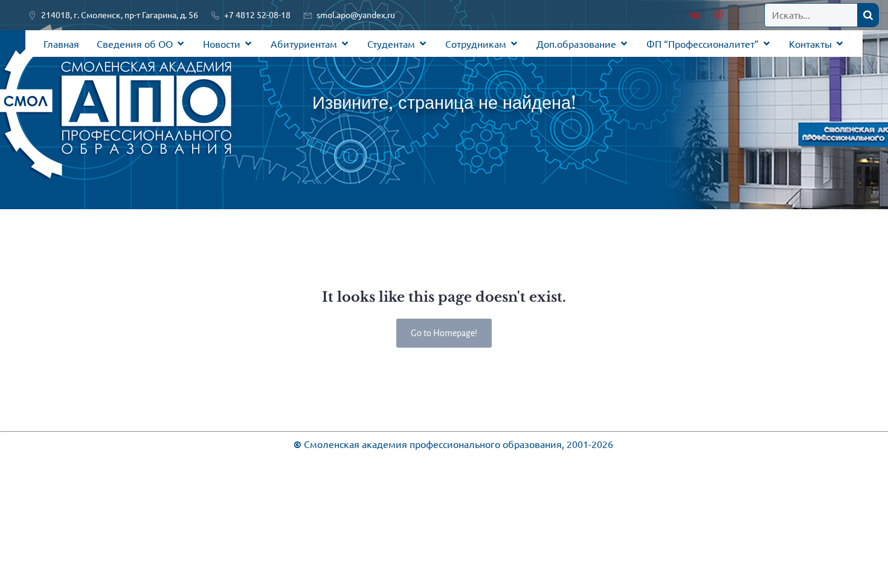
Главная (61, 43)
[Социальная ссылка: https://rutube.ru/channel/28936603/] (717, 15)
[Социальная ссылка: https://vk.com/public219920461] (695, 15)
